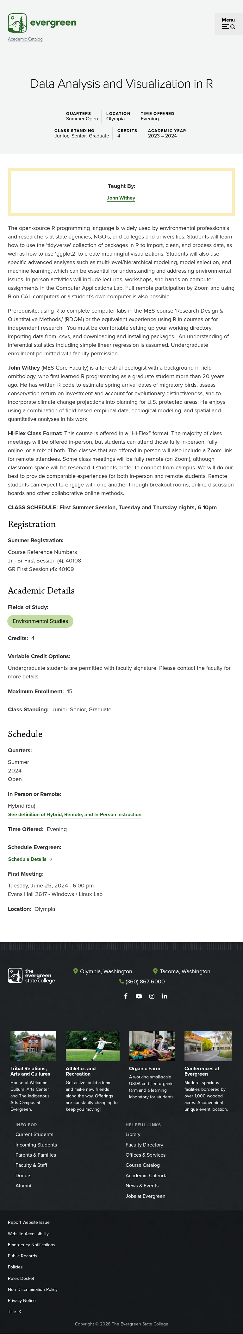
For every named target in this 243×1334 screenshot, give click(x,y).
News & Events (142, 1185)
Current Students (34, 1134)
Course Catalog (143, 1165)
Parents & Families (36, 1155)
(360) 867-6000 (145, 981)
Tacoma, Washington (185, 971)
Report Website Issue (29, 1222)
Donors (23, 1175)
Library (133, 1134)
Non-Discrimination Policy (33, 1289)
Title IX (14, 1311)
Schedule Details (27, 859)
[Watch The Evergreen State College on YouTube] (139, 996)
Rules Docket (21, 1278)
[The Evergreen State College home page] (31, 977)
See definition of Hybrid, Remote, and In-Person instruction (74, 814)
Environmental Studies (40, 621)
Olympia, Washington (106, 971)
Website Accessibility (28, 1233)
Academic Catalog (25, 39)
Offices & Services (145, 1155)
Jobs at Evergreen (145, 1196)
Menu (228, 19)
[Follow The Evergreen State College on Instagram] (152, 996)
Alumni (23, 1185)
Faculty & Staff (31, 1165)
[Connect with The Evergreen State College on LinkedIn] (164, 996)
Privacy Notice (22, 1300)
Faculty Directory (144, 1144)
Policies (15, 1267)
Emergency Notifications (31, 1245)
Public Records (22, 1256)
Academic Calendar (147, 1175)
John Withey (121, 197)
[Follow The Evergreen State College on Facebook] (126, 996)
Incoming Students (36, 1144)
